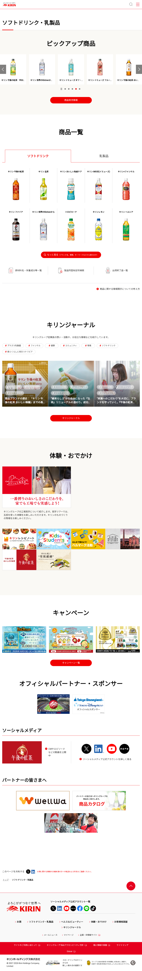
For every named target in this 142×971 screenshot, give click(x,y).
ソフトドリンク (14, 393)
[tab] (38, 156)
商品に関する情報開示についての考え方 (120, 289)
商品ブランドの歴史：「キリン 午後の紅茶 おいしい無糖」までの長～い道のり (24, 402)
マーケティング (79, 387)
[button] (3, 69)
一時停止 (61, 89)
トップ (6, 880)
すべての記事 (13, 387)
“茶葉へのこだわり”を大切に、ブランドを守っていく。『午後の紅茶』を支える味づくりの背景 (116, 402)
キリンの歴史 (32, 387)
